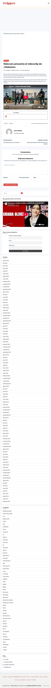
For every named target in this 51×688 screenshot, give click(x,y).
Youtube (5, 647)
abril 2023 (5, 365)
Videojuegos (6, 644)
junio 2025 (5, 297)
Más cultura (5, 592)
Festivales (5, 558)
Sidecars (11, 123)
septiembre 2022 (7, 383)
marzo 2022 (5, 399)
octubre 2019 (6, 475)
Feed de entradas (8, 662)
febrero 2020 (6, 464)
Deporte (5, 537)
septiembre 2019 (7, 478)
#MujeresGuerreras (7, 511)
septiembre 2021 (7, 415)
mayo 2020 (5, 457)
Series (4, 628)
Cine (4, 524)
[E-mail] (6, 116)
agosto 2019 (6, 480)
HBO (4, 563)
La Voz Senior (6, 576)
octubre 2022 (6, 381)
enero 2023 (5, 373)
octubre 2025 (6, 286)
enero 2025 (5, 310)
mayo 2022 (5, 394)
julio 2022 (5, 388)
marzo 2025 (5, 305)
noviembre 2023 (6, 347)
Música (6, 60)
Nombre (5, 177)
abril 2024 (5, 333)
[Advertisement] (25, 18)
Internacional (6, 568)
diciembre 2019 (6, 470)
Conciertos (5, 532)
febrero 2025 (6, 307)
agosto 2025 (6, 292)
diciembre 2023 (6, 344)
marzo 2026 (5, 273)
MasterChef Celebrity (8, 600)
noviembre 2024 (6, 315)
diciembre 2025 (6, 281)
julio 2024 (5, 326)
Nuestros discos (6, 615)
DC (3, 534)
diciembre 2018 (6, 501)
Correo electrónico (24, 177)
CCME (4, 521)
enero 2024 (5, 341)
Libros (4, 581)
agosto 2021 (6, 417)
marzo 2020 (5, 462)
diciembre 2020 (6, 438)
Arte (4, 516)
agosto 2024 (6, 323)
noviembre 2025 (6, 284)
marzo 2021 (5, 430)
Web (35, 177)
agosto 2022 (6, 386)
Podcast (5, 623)
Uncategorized (6, 639)
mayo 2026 (5, 268)
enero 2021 (5, 436)
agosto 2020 (6, 449)
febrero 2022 (6, 402)
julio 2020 (5, 451)
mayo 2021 (5, 425)
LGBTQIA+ (5, 579)
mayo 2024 (5, 331)
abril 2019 (5, 491)
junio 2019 (5, 485)
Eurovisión (5, 553)
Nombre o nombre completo (15, 235)
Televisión (5, 636)
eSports (5, 550)
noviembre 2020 (6, 441)
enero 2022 (5, 404)
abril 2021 (5, 428)
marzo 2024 (5, 336)
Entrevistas (5, 547)
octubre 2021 (6, 412)
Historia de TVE (6, 566)
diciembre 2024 (6, 313)
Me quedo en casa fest (8, 602)
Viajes (4, 642)
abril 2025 (5, 302)
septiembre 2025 (7, 289)
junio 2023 (5, 360)
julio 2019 (5, 483)
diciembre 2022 (6, 375)
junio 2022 (5, 391)
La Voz (4, 571)
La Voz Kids (5, 573)
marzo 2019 (5, 493)
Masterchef (5, 597)
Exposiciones (6, 555)
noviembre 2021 (6, 409)
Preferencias (11, 245)
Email (10, 240)
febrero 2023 (6, 370)
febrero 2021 (6, 433)
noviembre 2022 (6, 378)
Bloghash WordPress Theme (34, 685)
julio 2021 (5, 420)
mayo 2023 (5, 362)
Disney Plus (5, 539)
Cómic (4, 529)
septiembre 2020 (7, 446)
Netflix (4, 608)
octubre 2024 (6, 318)
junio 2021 (5, 423)
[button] (19, 133)
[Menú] (48, 3)
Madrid (4, 584)
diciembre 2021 (6, 407)
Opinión (4, 621)
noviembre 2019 (6, 472)
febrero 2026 (6, 276)
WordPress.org (7, 667)
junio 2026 (5, 265)
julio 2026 (5, 263)
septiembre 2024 (7, 320)
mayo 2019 (5, 488)
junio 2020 (5, 454)
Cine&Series (5, 526)
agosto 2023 (6, 354)
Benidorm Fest (6, 518)
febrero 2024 (6, 339)
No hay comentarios (25, 70)
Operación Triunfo (7, 618)
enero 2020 (5, 467)
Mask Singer (5, 594)
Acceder (6, 659)
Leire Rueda (18, 130)
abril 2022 (5, 396)
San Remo (5, 626)
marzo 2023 (5, 368)
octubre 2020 (6, 443)
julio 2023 (5, 357)
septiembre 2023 (7, 352)
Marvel (4, 589)
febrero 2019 (6, 496)
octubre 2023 (6, 349)
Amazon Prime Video (7, 513)
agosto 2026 (6, 260)
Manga (4, 587)
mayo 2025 (5, 299)
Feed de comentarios (9, 664)
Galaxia (5, 123)
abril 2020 (5, 459)
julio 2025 (5, 294)
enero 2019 (5, 498)
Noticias (5, 610)
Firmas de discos (6, 560)
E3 (3, 545)
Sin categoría (6, 631)
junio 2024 (5, 328)
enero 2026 (5, 279)
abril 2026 (5, 271)
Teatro (4, 634)
